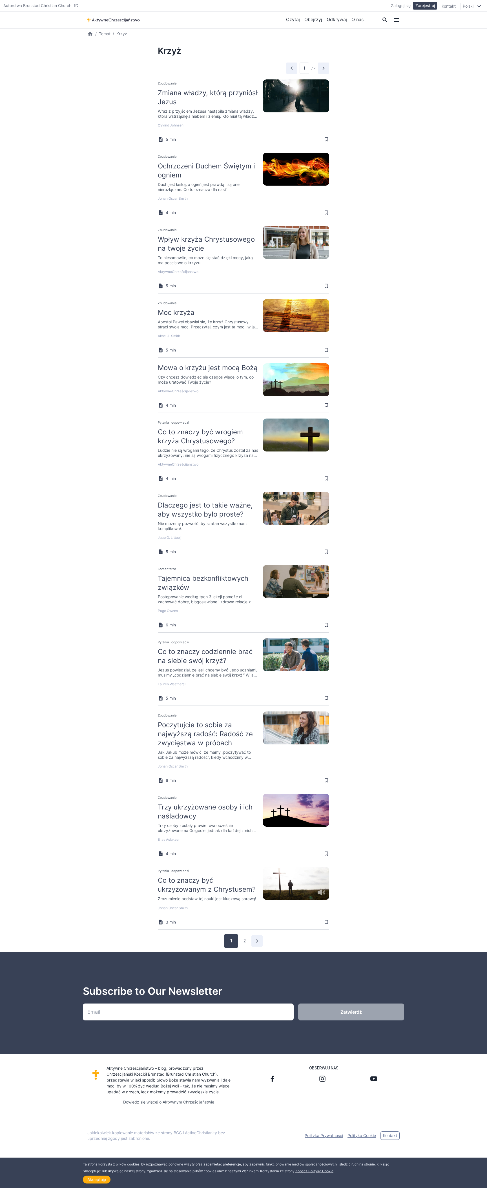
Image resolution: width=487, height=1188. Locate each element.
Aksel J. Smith (169, 336)
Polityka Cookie (361, 1135)
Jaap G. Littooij (169, 537)
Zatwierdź (351, 1012)
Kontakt (449, 6)
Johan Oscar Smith (173, 198)
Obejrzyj (313, 19)
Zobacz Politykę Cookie (314, 1171)
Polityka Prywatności (324, 1135)
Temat (104, 33)
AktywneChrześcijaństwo (178, 272)
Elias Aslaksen (169, 839)
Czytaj (293, 19)
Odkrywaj (337, 19)
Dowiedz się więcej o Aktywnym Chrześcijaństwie (168, 1102)
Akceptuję (96, 1179)
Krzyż (121, 33)
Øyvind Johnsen (170, 125)
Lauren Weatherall (172, 684)
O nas (357, 19)
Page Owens (168, 611)
